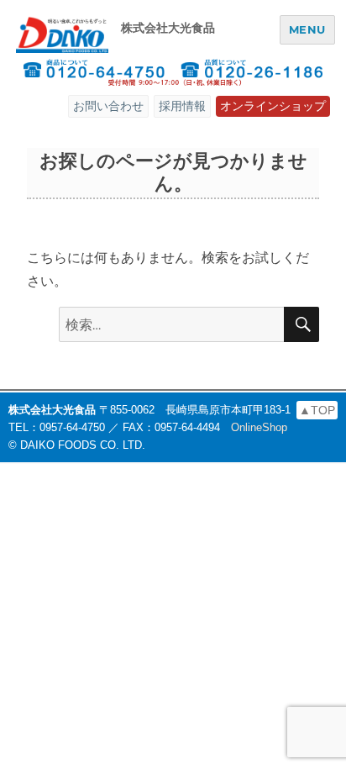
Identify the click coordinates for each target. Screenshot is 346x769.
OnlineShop (259, 427)
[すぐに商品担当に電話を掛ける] (93, 72)
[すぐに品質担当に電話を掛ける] (252, 72)
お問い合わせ (108, 106)
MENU (307, 29)
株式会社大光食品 (168, 27)
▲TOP (317, 410)
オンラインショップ (273, 106)
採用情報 (182, 106)
